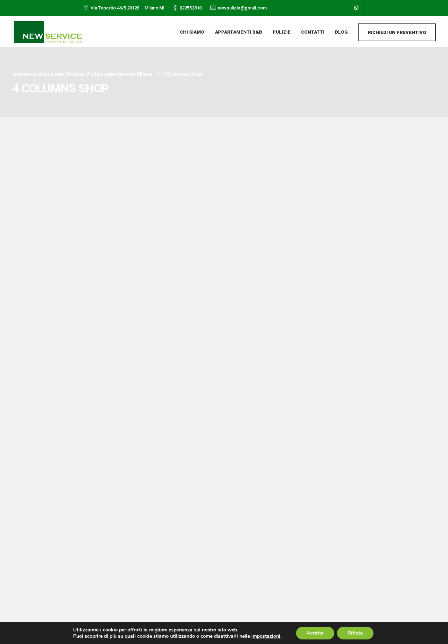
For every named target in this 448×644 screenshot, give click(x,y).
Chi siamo (192, 32)
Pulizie (281, 32)
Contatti (312, 32)
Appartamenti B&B (238, 32)
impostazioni (265, 636)
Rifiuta (355, 633)
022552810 (191, 7)
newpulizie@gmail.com (242, 7)
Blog (341, 32)
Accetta (315, 633)
